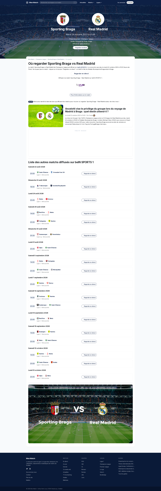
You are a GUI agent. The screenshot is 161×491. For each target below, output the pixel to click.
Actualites (65, 472)
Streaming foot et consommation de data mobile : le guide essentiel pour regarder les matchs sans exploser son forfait (126, 461)
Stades (65, 477)
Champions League (41, 59)
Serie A (102, 472)
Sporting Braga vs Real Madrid (56, 59)
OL (82, 466)
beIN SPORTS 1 (85, 44)
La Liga (102, 469)
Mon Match (31, 59)
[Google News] (30, 469)
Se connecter (121, 2)
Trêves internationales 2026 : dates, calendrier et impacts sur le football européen (126, 463)
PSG (83, 461)
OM (82, 464)
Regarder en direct (81, 47)
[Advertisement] (79, 143)
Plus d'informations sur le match (80, 95)
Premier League (104, 466)
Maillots (28, 480)
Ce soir (65, 464)
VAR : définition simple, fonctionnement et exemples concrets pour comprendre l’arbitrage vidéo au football (126, 471)
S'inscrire (130, 2)
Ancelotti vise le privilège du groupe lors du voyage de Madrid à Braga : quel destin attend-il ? (95, 110)
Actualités (83, 2)
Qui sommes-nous (31, 472)
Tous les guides (122, 474)
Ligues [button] (98, 2)
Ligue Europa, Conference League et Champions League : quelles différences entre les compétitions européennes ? (126, 466)
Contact (28, 475)
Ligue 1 (102, 461)
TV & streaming (67, 475)
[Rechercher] (75, 2)
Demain (65, 466)
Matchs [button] (90, 2)
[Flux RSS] (32, 469)
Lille (83, 475)
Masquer (83, 130)
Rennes (84, 472)
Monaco (84, 469)
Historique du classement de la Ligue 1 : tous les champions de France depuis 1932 (126, 468)
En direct (65, 461)
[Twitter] (27, 469)
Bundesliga (103, 475)
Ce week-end (67, 469)
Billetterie (65, 480)
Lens (83, 477)
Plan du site (29, 477)
